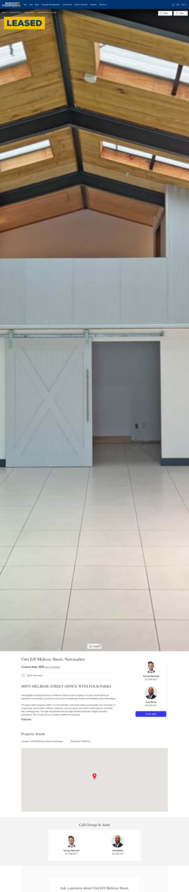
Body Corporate (81, 4)
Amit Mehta (150, 702)
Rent (37, 4)
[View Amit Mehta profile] (151, 692)
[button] (95, 776)
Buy (25, 4)
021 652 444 (151, 705)
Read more (26, 719)
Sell (31, 4)
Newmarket (29, 12)
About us (102, 4)
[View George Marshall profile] (151, 666)
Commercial (67, 4)
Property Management (51, 4)
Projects (93, 4)
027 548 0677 (151, 679)
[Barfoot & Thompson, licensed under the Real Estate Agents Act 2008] (11, 3)
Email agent (151, 714)
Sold (4, 12)
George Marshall (151, 676)
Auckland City (15, 12)
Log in (183, 4)
